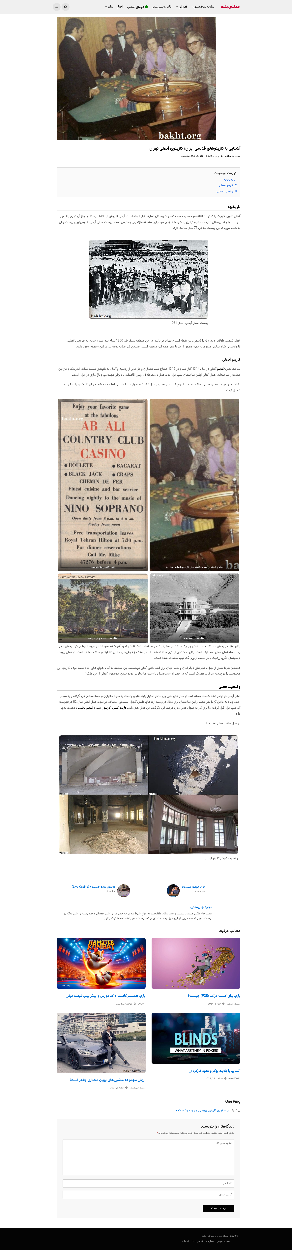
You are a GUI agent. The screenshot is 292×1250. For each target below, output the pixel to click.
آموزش (183, 6)
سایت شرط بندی (203, 6)
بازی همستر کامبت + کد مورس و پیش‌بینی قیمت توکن (105, 996)
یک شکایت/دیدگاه (190, 156)
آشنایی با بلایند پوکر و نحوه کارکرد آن (214, 1071)
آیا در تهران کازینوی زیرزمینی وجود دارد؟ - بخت (202, 1110)
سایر (110, 6)
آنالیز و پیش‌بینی (162, 6)
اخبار (120, 6)
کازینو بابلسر (85, 707)
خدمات (185, 1241)
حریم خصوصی (223, 1241)
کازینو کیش (119, 707)
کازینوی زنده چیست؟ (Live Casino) (93, 889)
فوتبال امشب (135, 7)
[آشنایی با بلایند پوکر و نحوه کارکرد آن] (196, 1038)
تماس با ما (197, 1241)
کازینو (220, 369)
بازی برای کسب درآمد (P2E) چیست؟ (214, 996)
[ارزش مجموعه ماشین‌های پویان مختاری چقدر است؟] (101, 1043)
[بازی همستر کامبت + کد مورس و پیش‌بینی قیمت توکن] (101, 963)
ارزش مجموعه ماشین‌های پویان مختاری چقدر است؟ (108, 1080)
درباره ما (209, 1241)
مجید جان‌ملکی (232, 156)
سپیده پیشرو (233, 1004)
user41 (142, 1004)
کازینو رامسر (103, 707)
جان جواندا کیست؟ (193, 889)
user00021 (234, 1079)
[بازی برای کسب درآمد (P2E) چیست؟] (196, 963)
